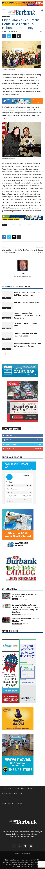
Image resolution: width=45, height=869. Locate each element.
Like (14, 436)
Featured (31, 807)
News (10, 807)
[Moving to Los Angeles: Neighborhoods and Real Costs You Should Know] (7, 315)
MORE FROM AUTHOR (23, 287)
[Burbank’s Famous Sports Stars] (7, 305)
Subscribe (38, 449)
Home (4, 807)
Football (15, 618)
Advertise (19, 822)
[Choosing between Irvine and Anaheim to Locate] (7, 336)
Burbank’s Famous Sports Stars (26, 303)
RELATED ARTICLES (8, 287)
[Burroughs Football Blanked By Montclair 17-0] (6, 614)
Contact (11, 822)
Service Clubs (18, 812)
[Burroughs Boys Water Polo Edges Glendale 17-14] (6, 639)
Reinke (31, 225)
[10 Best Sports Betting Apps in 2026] (7, 325)
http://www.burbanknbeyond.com (22, 276)
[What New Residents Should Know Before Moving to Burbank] (7, 346)
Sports (16, 807)
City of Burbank (17, 633)
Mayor (25, 225)
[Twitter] (25, 865)
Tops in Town (6, 812)
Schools (23, 807)
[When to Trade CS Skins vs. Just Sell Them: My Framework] (7, 295)
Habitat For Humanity (14, 225)
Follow (39, 440)
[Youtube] (31, 865)
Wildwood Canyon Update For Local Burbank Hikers (12, 251)
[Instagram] (20, 865)
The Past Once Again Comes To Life (33, 251)
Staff (5, 31)
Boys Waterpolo (17, 642)
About (4, 822)
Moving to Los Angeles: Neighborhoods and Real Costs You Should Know (28, 315)
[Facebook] (14, 865)
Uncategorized (6, 16)
